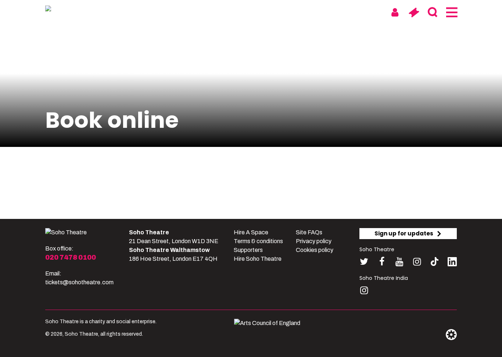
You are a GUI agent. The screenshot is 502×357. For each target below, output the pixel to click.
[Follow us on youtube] (399, 262)
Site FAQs (309, 232)
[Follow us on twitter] (364, 262)
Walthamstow (283, 12)
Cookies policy (314, 250)
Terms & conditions (258, 241)
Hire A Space (251, 232)
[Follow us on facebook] (381, 262)
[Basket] (414, 12)
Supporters (248, 250)
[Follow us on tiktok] (434, 262)
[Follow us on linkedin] (452, 263)
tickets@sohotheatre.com (79, 282)
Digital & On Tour (345, 12)
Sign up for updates (403, 233)
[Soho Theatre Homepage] (82, 10)
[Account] (395, 12)
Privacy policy (313, 241)
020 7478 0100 (70, 257)
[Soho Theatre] (66, 232)
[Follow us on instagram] (417, 262)
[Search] (432, 12)
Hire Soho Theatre (258, 259)
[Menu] (451, 12)
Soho (240, 12)
